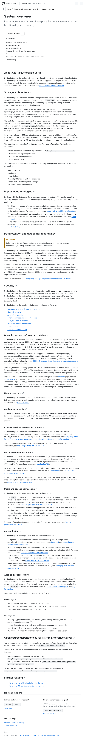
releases (61, 377)
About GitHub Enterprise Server (23, 72)
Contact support (11, 726)
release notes (9, 379)
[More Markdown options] (23, 33)
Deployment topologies (18, 191)
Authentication (13, 326)
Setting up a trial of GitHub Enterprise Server (25, 683)
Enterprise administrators (22, 9)
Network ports (23, 402)
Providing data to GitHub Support (30, 446)
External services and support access (22, 318)
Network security (14, 312)
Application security (15, 315)
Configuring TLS (42, 464)
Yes (9, 704)
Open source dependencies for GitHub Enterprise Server (38, 637)
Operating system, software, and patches (23, 309)
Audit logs (8, 616)
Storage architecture (16, 92)
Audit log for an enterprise (57, 586)
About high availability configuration (61, 211)
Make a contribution (54, 710)
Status (34, 735)
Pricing (40, 735)
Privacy (27, 735)
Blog (58, 735)
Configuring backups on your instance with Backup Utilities (48, 279)
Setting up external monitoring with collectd (35, 439)
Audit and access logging (17, 329)
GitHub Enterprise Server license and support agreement (55, 361)
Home (9, 9)
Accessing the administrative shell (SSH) (36, 505)
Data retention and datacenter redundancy (30, 233)
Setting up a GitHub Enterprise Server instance (25, 686)
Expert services (49, 735)
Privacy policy (8, 708)
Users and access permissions (19, 324)
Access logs (9, 600)
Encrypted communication (17, 321)
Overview (36, 9)
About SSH (55, 471)
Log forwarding (63, 439)
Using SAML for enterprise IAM (19, 482)
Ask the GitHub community (15, 723)
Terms (21, 735)
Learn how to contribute (50, 714)
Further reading (13, 677)
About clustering (13, 227)
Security (9, 285)
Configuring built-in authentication (34, 552)
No (18, 704)
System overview (48, 9)
